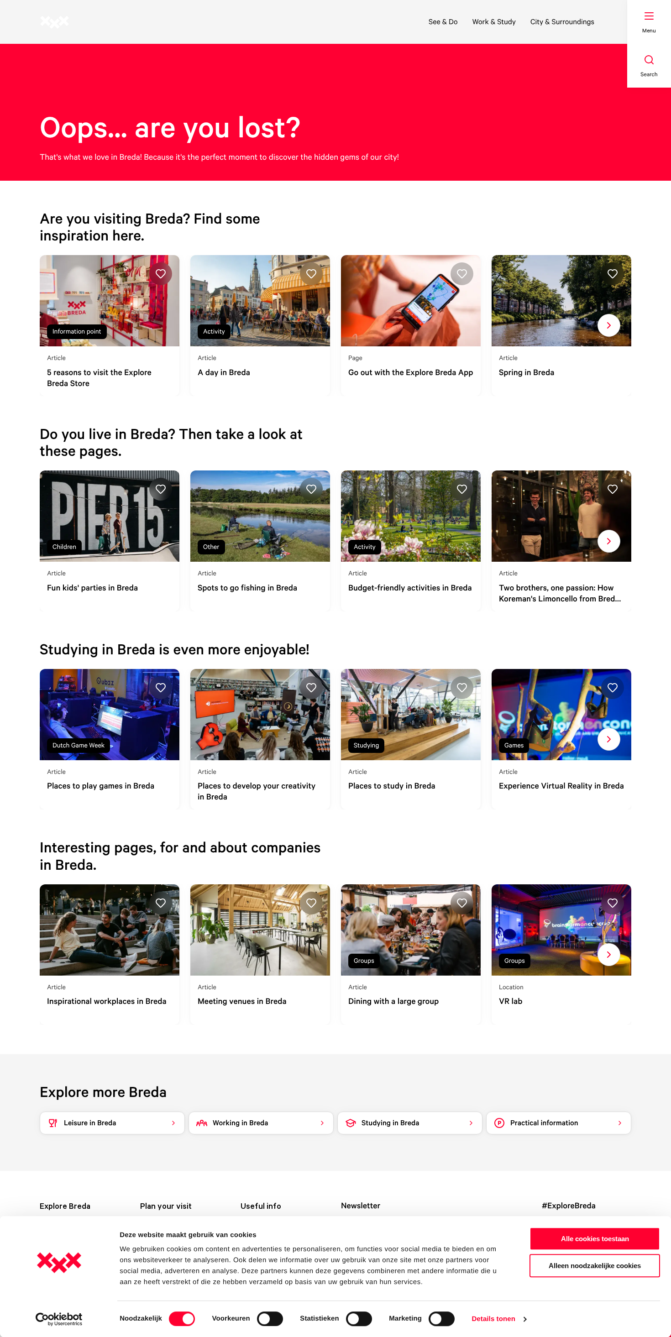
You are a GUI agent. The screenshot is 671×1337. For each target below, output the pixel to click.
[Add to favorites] (160, 273)
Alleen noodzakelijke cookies (595, 1265)
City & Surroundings (562, 21)
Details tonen (493, 1319)
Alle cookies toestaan (595, 1239)
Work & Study (494, 21)
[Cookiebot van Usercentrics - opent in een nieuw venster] (59, 1319)
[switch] (270, 1318)
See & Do (443, 21)
